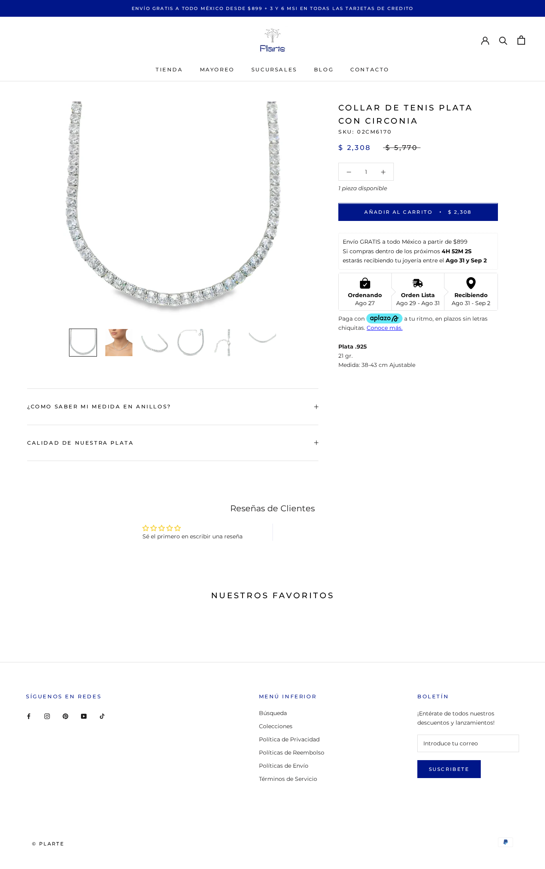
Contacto (369, 69)
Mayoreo (217, 69)
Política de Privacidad (289, 739)
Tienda (169, 69)
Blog (324, 69)
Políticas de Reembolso (291, 752)
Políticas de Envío (283, 765)
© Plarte (48, 844)
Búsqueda (273, 713)
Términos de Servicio (288, 778)
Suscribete (449, 769)
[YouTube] (84, 716)
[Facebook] (29, 716)
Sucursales (274, 69)
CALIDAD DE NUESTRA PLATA (80, 442)
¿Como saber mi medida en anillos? (99, 406)
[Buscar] (503, 40)
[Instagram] (47, 716)
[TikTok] (102, 716)
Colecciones (275, 726)
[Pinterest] (65, 716)
